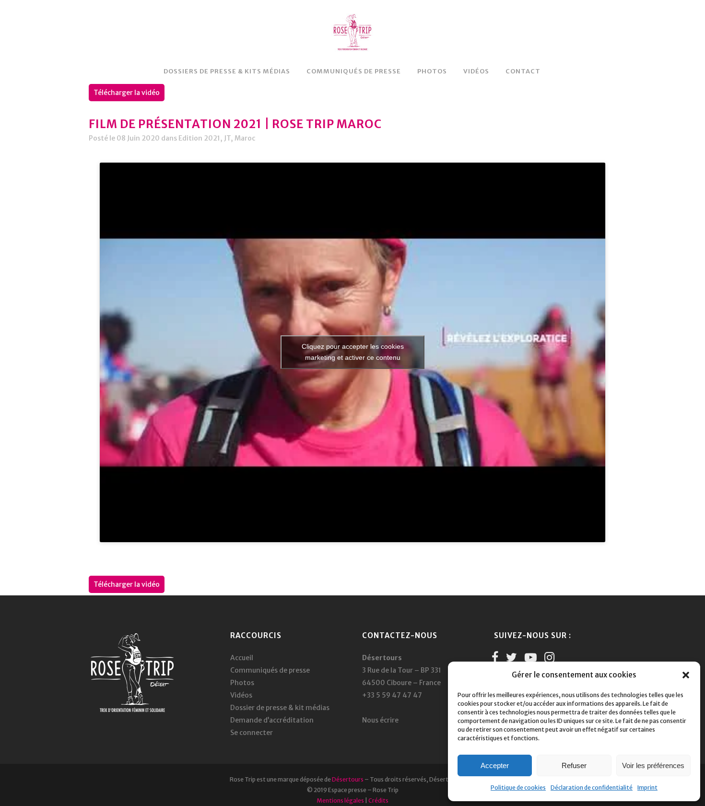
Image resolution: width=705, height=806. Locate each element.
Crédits (378, 800)
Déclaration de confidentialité (592, 787)
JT (227, 138)
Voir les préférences (653, 765)
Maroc (245, 138)
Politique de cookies (518, 787)
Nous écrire (380, 720)
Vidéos (241, 695)
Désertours (348, 779)
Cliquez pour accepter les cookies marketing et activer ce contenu (353, 352)
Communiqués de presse (270, 670)
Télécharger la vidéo (127, 92)
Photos (242, 682)
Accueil (241, 657)
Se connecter (251, 732)
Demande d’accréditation (272, 720)
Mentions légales (340, 800)
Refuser (574, 765)
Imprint (647, 787)
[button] (686, 675)
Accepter (495, 765)
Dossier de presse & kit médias (279, 707)
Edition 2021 (199, 138)
